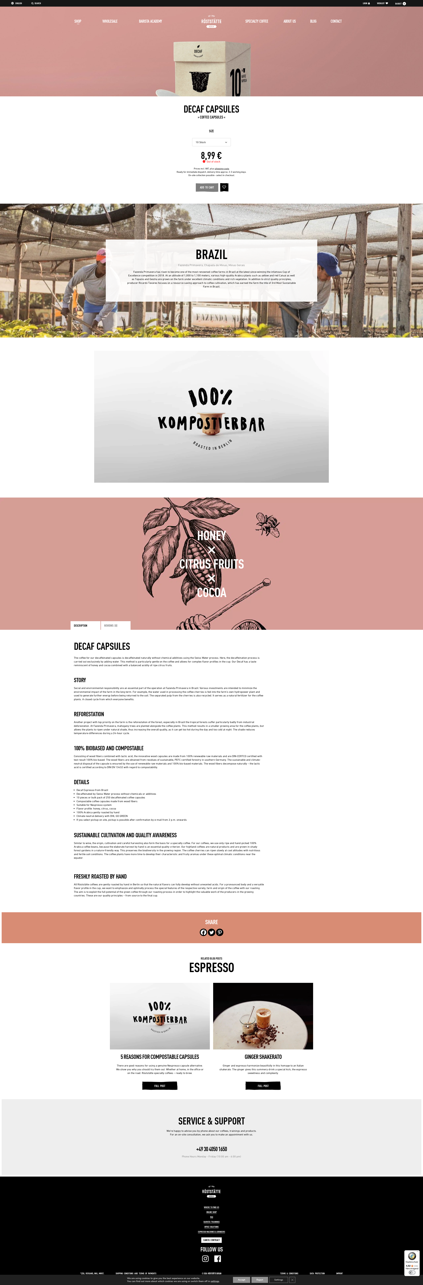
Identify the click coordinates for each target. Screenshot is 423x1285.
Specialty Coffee (256, 21)
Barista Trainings (212, 1222)
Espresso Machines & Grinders (211, 1231)
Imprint (339, 1273)
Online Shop (211, 1212)
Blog (313, 21)
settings (215, 1281)
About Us (290, 21)
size (211, 131)
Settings (278, 1279)
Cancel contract (211, 1240)
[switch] (412, 1272)
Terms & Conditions (289, 1273)
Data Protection (317, 1273)
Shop (77, 21)
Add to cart (207, 187)
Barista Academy (150, 21)
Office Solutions (211, 1226)
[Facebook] (203, 932)
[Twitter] (211, 932)
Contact (336, 21)
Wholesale (109, 21)
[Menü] (418, 1252)
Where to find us (211, 1207)
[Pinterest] (219, 932)
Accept (241, 1279)
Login (365, 3)
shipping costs (222, 168)
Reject (259, 1279)
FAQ (211, 1217)
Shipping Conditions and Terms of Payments (136, 1273)
